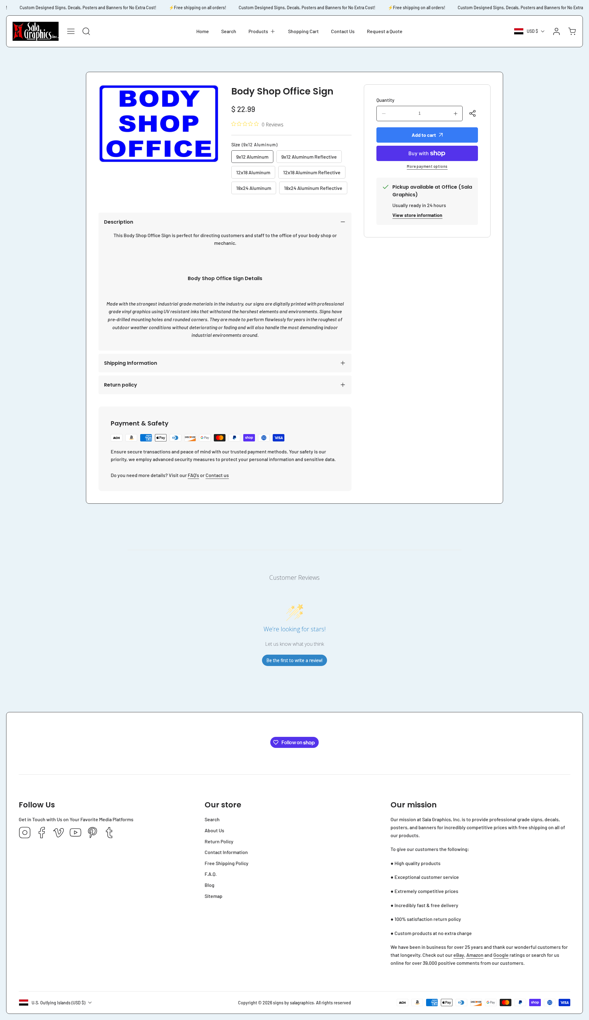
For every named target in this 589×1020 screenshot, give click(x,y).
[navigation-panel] (70, 31)
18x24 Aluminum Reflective (313, 188)
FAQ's (193, 475)
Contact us (217, 475)
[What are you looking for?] (86, 31)
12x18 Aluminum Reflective (312, 172)
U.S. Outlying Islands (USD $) (58, 1002)
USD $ (532, 31)
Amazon (474, 955)
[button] (262, 31)
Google (501, 955)
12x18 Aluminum (253, 172)
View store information (417, 215)
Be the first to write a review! (294, 660)
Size (254, 144)
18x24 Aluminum (253, 188)
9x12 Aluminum (252, 157)
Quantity (385, 100)
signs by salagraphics (293, 1002)
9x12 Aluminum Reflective (309, 157)
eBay (458, 955)
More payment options (427, 166)
